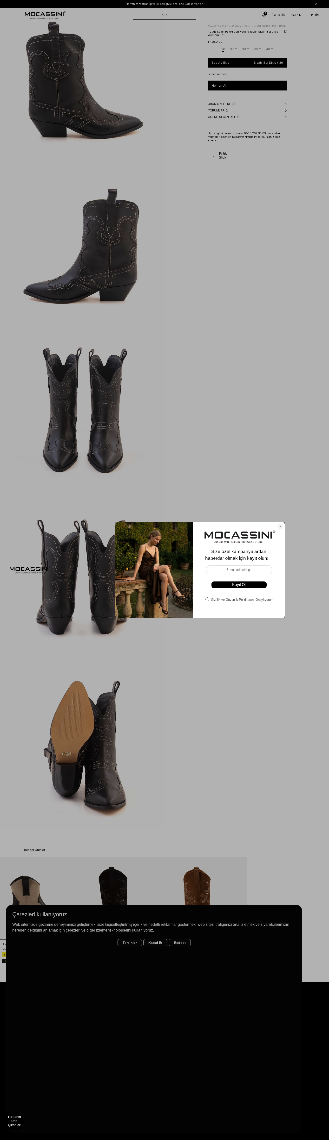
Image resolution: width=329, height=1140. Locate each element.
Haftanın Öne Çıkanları (14, 1121)
